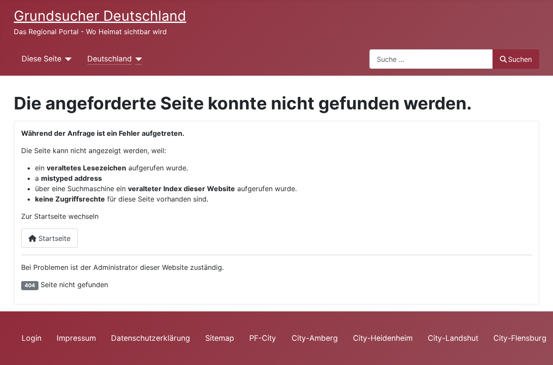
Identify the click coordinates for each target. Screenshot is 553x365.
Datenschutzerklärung (150, 338)
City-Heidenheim (383, 338)
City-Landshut (453, 338)
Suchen (520, 59)
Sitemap (219, 338)
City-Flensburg (520, 338)
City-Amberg (315, 338)
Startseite (53, 238)
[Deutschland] (137, 58)
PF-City (262, 338)
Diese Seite (41, 58)
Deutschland (109, 58)
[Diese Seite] (66, 58)
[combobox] (431, 59)
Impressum (76, 338)
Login (31, 338)
